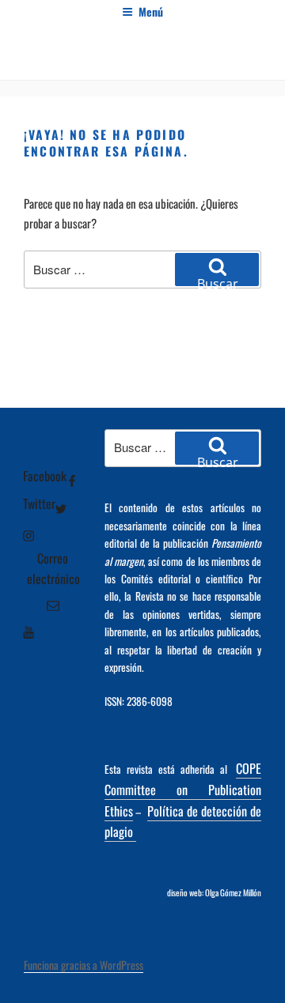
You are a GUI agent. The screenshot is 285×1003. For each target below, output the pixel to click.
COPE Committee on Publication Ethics (182, 789)
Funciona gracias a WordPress (83, 964)
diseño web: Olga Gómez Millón (214, 892)
